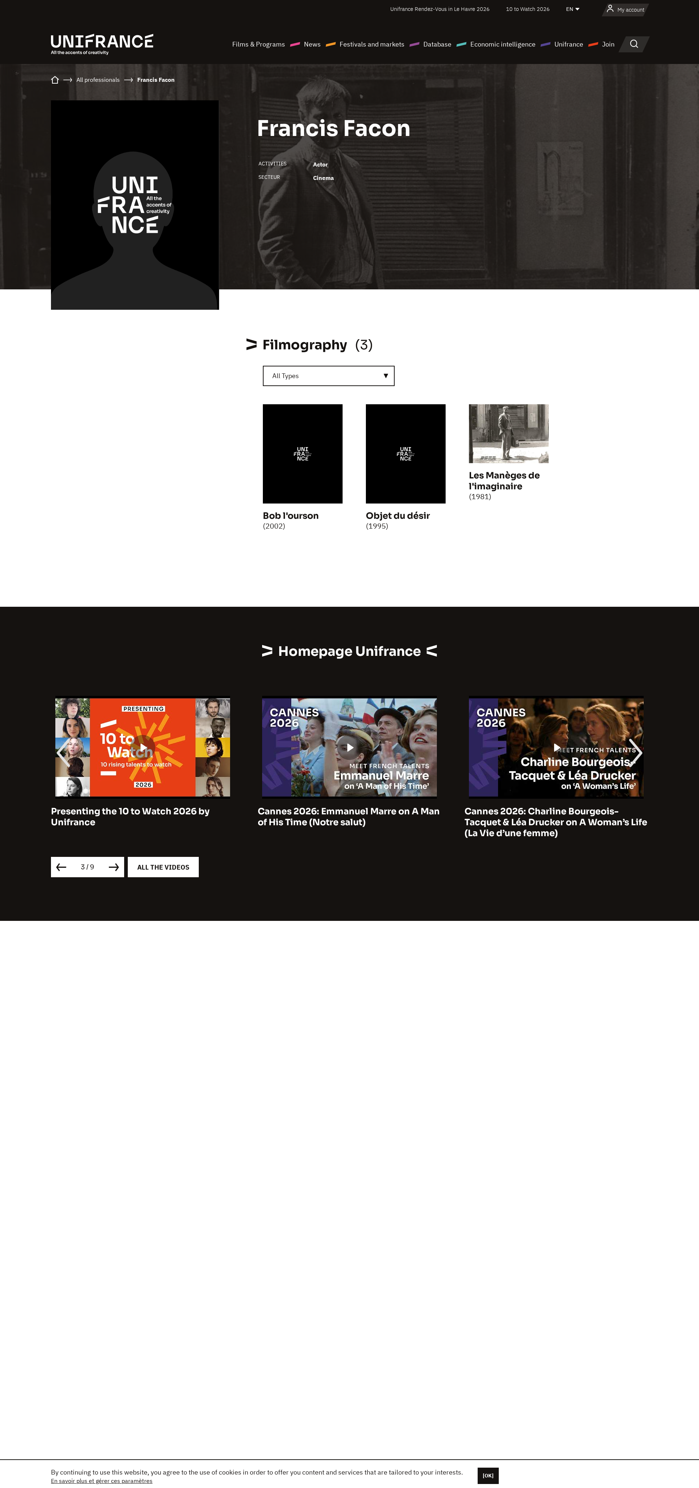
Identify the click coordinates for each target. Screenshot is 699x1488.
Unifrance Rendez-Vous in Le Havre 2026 (440, 8)
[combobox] (329, 376)
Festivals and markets (372, 44)
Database (437, 44)
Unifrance (568, 44)
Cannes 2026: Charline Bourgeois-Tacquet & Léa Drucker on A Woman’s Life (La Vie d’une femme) (349, 822)
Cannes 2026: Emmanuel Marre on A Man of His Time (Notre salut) (142, 817)
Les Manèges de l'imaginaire (504, 481)
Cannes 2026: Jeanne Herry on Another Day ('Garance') (552, 817)
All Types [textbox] (285, 376)
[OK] (488, 1475)
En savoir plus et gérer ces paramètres (102, 1480)
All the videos (163, 867)
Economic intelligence (503, 44)
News (312, 44)
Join (608, 44)
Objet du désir (398, 515)
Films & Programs (258, 44)
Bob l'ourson (291, 515)
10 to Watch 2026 (528, 8)
